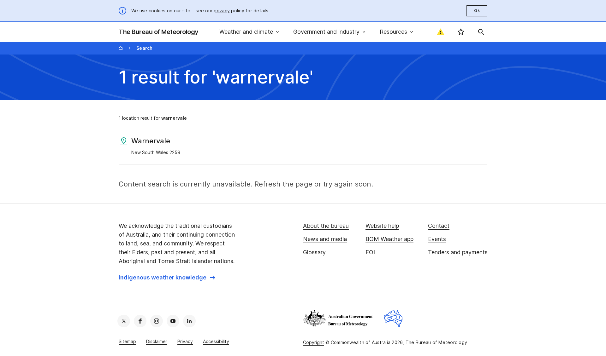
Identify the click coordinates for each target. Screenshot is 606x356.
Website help (382, 225)
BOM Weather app (389, 239)
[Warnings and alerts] (440, 32)
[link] (167, 277)
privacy (222, 10)
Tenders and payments (458, 252)
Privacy (185, 341)
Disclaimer (156, 341)
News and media (325, 239)
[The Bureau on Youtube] (173, 321)
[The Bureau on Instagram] (156, 321)
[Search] (481, 32)
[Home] (120, 48)
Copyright (313, 342)
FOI (370, 252)
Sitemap (127, 341)
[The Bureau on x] (123, 321)
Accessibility (216, 341)
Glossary (314, 252)
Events (437, 239)
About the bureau (326, 225)
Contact (438, 225)
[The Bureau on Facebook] (140, 321)
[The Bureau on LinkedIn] (189, 321)
